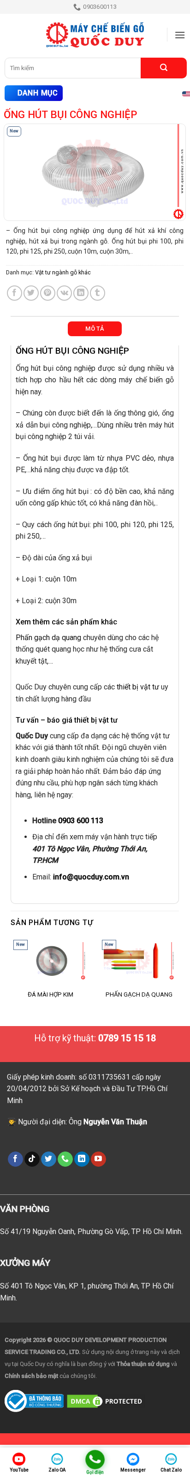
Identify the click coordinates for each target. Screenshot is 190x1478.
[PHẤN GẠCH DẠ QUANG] (139, 961)
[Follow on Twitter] (48, 1159)
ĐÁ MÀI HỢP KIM (50, 994)
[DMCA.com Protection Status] (105, 1400)
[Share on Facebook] (14, 293)
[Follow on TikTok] (32, 1159)
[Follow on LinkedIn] (81, 1159)
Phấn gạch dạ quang (48, 637)
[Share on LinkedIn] (81, 293)
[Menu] (179, 35)
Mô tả (94, 328)
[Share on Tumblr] (97, 293)
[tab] (95, 328)
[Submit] (164, 68)
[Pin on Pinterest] (47, 293)
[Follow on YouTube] (98, 1159)
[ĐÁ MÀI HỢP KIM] (50, 961)
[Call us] (65, 1159)
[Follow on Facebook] (15, 1159)
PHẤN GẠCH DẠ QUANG (139, 994)
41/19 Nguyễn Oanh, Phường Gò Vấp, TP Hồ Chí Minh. (97, 1231)
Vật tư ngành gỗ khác (63, 272)
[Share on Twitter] (31, 293)
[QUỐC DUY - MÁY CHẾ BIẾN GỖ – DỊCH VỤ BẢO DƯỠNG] (95, 35)
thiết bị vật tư (138, 687)
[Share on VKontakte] (64, 293)
